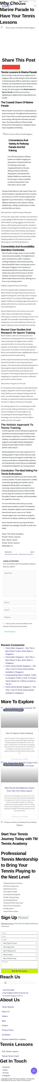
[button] (4, 67)
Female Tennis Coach (10, 1056)
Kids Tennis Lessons (10, 1051)
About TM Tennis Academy (13, 534)
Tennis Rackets (8, 1007)
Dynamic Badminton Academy (14, 1039)
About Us (6, 1012)
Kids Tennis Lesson (9, 540)
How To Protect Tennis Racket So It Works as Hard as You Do (21, 681)
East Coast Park (8, 116)
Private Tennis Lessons (11, 537)
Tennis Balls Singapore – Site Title (19, 648)
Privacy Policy (7, 1030)
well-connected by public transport (16, 259)
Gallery (5, 1016)
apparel (5, 200)
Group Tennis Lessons (11, 543)
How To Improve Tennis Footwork (19, 733)
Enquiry (5, 1025)
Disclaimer (6, 1035)
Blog (4, 1021)
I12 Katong (12, 165)
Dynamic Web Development (20, 1080)
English (25, 1)
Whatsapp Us (7, 546)
